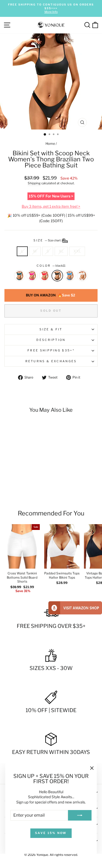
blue (70, 275)
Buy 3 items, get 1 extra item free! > (51, 206)
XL (61, 251)
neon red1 (44, 275)
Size (47, 240)
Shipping (34, 183)
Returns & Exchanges (51, 361)
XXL (77, 251)
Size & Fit (50, 329)
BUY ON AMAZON (50, 295)
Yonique (42, 855)
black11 (57, 275)
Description (50, 340)
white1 (82, 275)
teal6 (19, 275)
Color (51, 265)
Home (50, 144)
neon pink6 (32, 275)
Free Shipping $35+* (51, 350)
